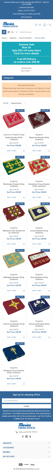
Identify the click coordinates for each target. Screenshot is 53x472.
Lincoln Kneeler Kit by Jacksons (39, 232)
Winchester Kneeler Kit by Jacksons (13, 185)
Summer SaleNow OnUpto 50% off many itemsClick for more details (26, 49)
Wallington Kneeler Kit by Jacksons (13, 278)
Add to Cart (11, 151)
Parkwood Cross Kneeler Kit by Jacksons (13, 372)
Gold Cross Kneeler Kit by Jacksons (14, 325)
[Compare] (39, 24)
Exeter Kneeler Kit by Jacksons (13, 138)
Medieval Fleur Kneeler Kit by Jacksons (14, 232)
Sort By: (6, 103)
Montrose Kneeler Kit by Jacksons (39, 138)
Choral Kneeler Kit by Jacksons (39, 278)
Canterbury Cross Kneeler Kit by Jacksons (39, 185)
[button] (26, 69)
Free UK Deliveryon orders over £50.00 (26, 60)
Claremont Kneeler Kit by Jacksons (39, 325)
